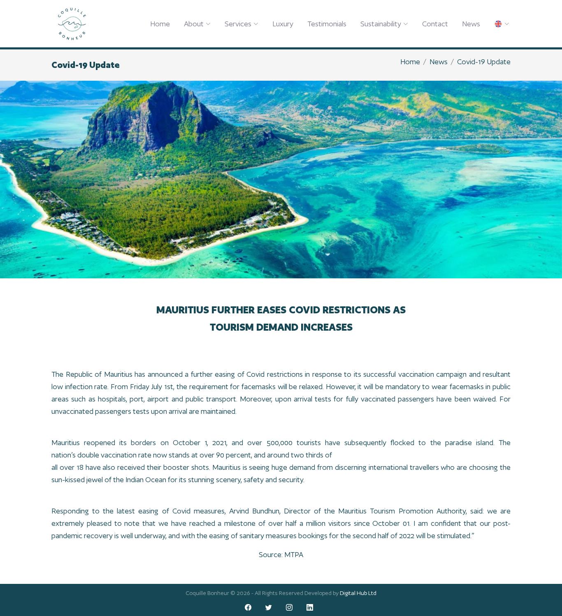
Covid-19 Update (484, 61)
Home (160, 23)
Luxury (282, 23)
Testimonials (326, 23)
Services (238, 23)
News (471, 23)
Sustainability (380, 23)
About (194, 23)
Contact (435, 23)
